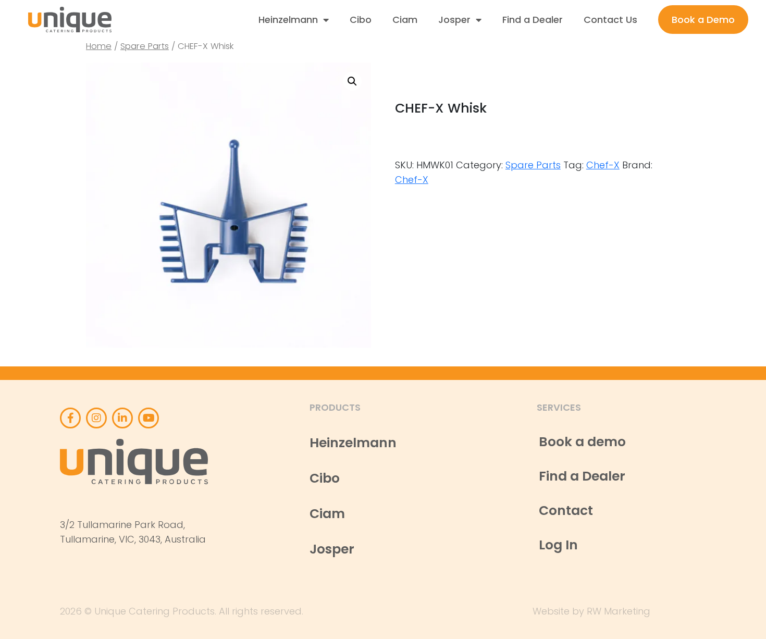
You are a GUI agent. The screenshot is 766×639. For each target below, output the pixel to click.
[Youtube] (148, 418)
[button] (352, 81)
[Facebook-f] (70, 418)
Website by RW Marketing (591, 611)
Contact (566, 510)
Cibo (361, 19)
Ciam (404, 19)
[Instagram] (96, 418)
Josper (454, 19)
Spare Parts (144, 46)
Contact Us (610, 19)
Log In (558, 545)
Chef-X (603, 164)
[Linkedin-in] (122, 418)
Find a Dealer (532, 19)
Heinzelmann (288, 19)
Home (99, 46)
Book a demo (582, 442)
